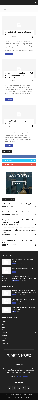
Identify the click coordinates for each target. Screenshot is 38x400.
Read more (9, 54)
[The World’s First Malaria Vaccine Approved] (19, 114)
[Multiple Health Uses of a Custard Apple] (19, 25)
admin (6, 36)
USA (7, 394)
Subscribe (32, 164)
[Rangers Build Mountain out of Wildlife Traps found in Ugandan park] (6, 279)
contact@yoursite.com (22, 376)
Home (3, 7)
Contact (30, 394)
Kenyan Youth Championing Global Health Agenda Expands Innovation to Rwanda (19, 75)
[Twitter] (19, 388)
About (24, 394)
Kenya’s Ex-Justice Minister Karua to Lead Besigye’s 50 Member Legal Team (24, 291)
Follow (33, 160)
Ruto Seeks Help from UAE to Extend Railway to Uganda (23, 300)
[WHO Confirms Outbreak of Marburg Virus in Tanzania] (6, 310)
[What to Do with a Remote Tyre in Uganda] (6, 270)
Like (34, 156)
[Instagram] (14, 388)
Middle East (18, 394)
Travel (3, 214)
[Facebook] (9, 388)
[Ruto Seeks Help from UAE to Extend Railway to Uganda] (6, 301)
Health (3, 206)
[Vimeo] (24, 388)
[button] (3, 2)
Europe (12, 394)
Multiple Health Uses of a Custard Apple (17, 204)
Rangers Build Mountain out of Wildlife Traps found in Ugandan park (19, 221)
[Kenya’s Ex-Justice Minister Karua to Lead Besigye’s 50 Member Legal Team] (6, 293)
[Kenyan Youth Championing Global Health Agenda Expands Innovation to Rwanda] (19, 68)
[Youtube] (28, 388)
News (14, 294)
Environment (5, 224)
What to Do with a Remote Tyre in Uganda (17, 212)
